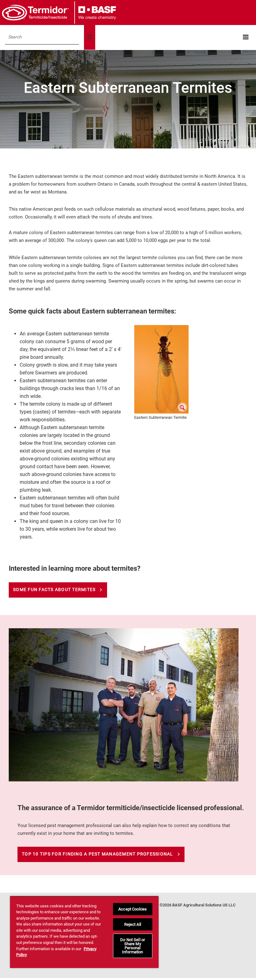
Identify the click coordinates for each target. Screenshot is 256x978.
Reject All (132, 924)
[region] (84, 932)
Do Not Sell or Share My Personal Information (132, 945)
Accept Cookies (132, 909)
